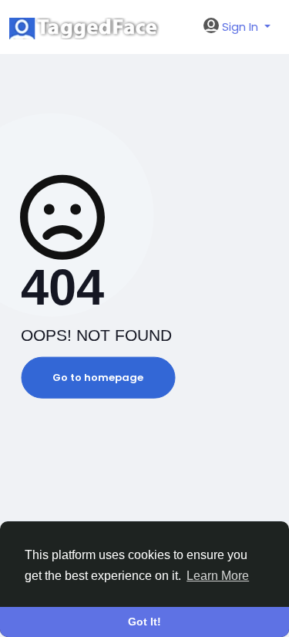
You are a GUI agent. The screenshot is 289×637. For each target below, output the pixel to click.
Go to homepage (97, 377)
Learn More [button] (218, 575)
